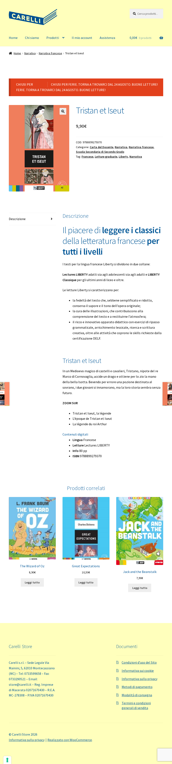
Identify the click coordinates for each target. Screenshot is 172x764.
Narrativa (30, 53)
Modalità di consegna (137, 695)
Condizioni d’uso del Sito (139, 662)
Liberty (123, 156)
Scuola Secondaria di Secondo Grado (100, 152)
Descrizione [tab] (17, 219)
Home (13, 38)
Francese (87, 156)
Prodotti (52, 38)
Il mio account (82, 38)
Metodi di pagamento (137, 687)
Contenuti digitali (75, 434)
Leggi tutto (32, 582)
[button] (63, 111)
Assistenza (107, 38)
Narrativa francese (50, 53)
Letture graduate (106, 156)
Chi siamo (32, 38)
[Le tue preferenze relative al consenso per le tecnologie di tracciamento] (7, 760)
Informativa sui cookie (138, 670)
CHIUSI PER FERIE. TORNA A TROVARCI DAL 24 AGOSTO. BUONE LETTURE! (104, 84)
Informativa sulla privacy (139, 679)
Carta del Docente (101, 147)
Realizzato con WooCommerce (69, 740)
